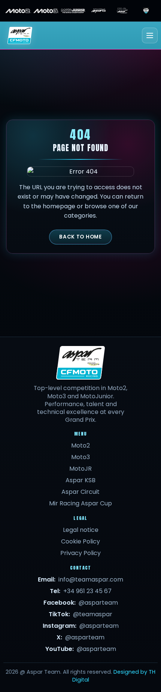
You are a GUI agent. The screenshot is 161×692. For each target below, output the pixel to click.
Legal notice (80, 530)
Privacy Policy (80, 553)
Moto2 (80, 445)
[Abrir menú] (150, 35)
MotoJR (80, 468)
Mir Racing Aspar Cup (80, 503)
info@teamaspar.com (90, 579)
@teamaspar (92, 614)
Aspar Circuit (80, 491)
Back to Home (80, 236)
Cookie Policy (80, 541)
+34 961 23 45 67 (87, 591)
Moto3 (80, 457)
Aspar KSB (80, 480)
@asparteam (98, 602)
